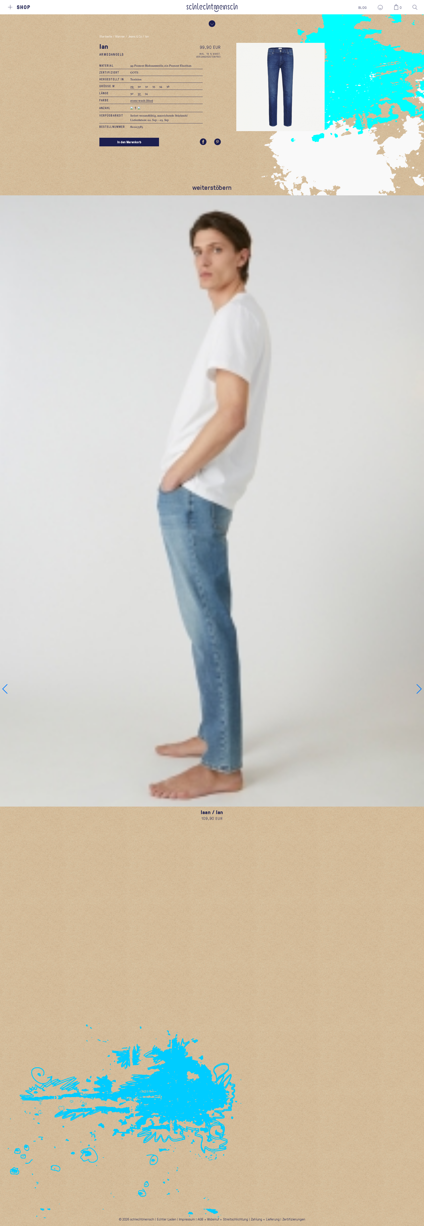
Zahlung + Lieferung (265, 1219)
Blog (362, 7)
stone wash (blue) (141, 100)
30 (140, 86)
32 (147, 86)
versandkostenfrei (208, 56)
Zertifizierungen (293, 1219)
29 (132, 86)
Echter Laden (166, 1219)
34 (161, 86)
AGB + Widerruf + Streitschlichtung (223, 1219)
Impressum (187, 1219)
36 (168, 86)
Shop (23, 7)
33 (154, 86)
